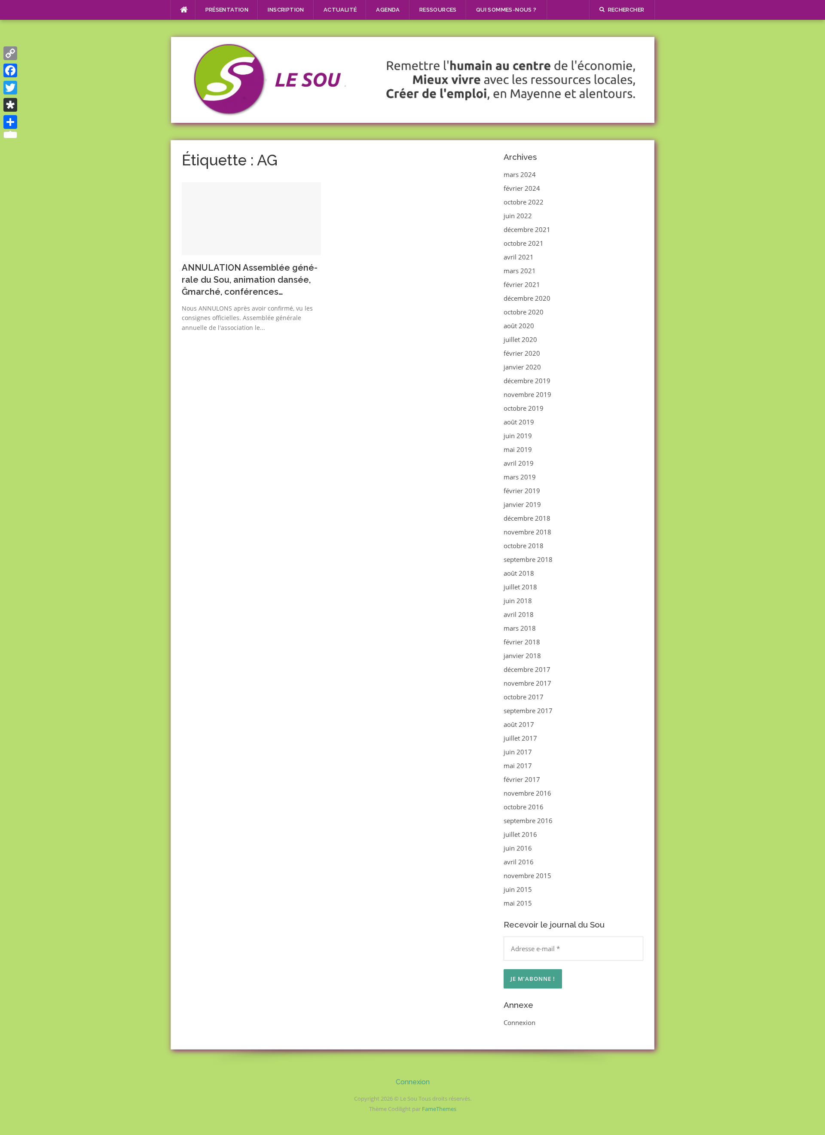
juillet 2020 (520, 339)
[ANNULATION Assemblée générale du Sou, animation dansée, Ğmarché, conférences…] (251, 218)
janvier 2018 (522, 655)
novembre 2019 (527, 394)
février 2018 (522, 642)
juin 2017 (518, 752)
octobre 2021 (524, 243)
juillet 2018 (520, 587)
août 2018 (519, 573)
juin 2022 (518, 215)
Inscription (286, 9)
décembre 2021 (527, 229)
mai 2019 (518, 449)
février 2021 (522, 284)
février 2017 (522, 779)
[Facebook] (10, 70)
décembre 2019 (527, 380)
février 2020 (522, 353)
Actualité (340, 9)
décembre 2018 (527, 518)
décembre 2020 (527, 298)
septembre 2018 (528, 559)
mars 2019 (520, 477)
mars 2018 (520, 628)
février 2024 (522, 188)
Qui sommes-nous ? (506, 9)
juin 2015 (518, 889)
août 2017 (519, 724)
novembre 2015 (527, 875)
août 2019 (519, 422)
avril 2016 (519, 861)
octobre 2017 (524, 697)
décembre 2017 (527, 669)
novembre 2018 (527, 532)
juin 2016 (518, 848)
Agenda (388, 9)
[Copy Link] (10, 53)
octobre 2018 (524, 545)
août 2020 (519, 325)
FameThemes (439, 1109)
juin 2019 (518, 435)
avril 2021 (519, 257)
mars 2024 (520, 174)
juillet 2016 (520, 834)
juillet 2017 (520, 738)
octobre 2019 (524, 408)
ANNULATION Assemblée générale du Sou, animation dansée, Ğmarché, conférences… (250, 279)
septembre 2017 (528, 710)
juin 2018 (518, 600)
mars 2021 (520, 270)
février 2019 (522, 490)
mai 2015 (518, 903)
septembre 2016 (528, 820)
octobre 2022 (524, 202)
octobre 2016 (524, 806)
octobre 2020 (524, 312)
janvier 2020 (522, 367)
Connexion (519, 1022)
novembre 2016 (527, 793)
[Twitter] (10, 87)
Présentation (227, 9)
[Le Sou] (412, 79)
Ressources (438, 9)
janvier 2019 (522, 504)
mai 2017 (518, 765)
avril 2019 (519, 463)
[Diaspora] (10, 104)
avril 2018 (519, 614)
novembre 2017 (527, 683)
